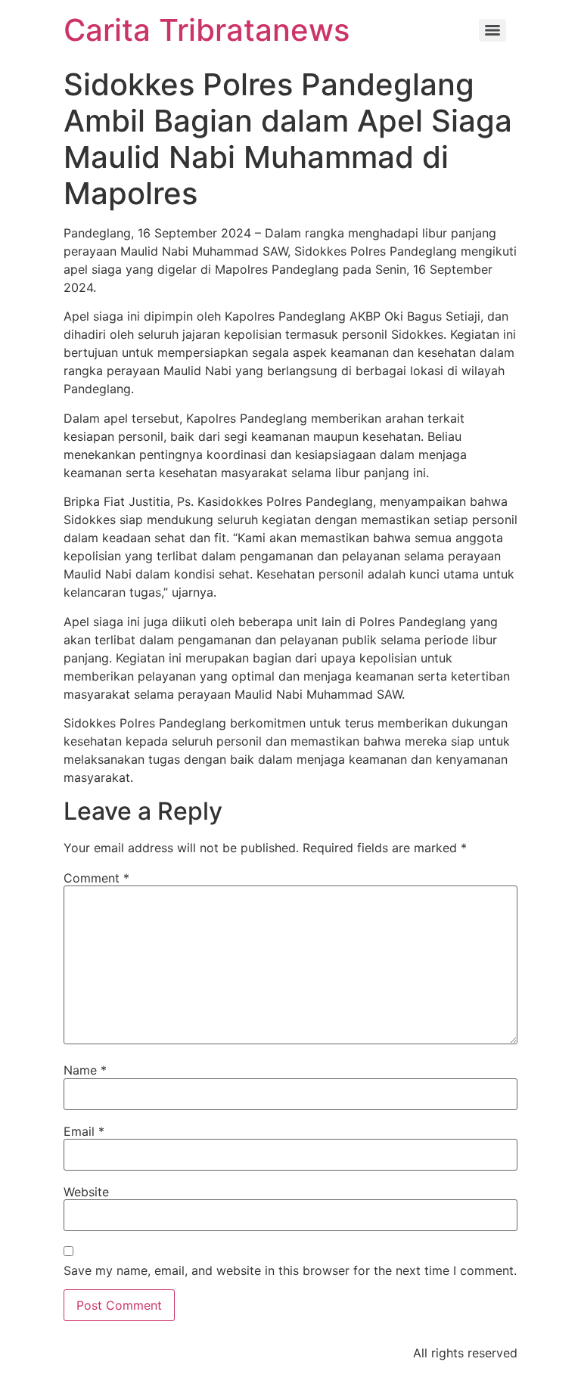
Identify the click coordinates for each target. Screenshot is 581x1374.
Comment (96, 878)
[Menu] (492, 30)
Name (85, 1070)
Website (86, 1192)
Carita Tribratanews (207, 29)
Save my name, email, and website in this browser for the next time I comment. (290, 1270)
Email (84, 1131)
